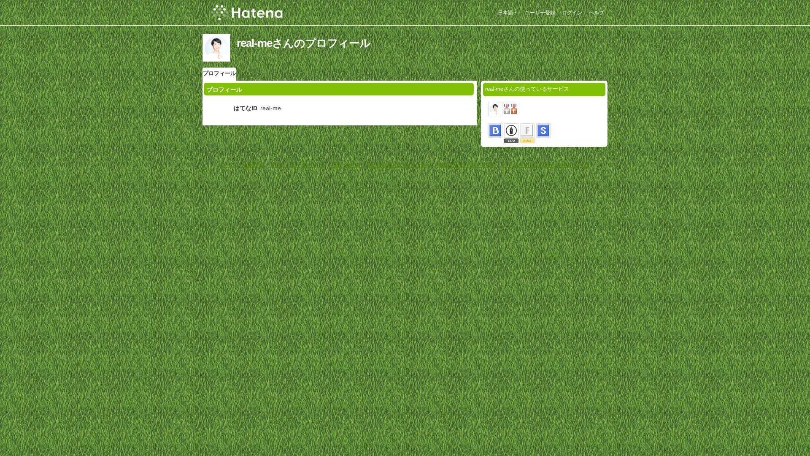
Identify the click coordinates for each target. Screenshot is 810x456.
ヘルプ (596, 13)
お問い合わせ (345, 165)
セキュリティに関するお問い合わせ (545, 165)
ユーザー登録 (540, 13)
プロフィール (219, 73)
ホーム (229, 165)
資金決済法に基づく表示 (466, 165)
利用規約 (253, 165)
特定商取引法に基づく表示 (398, 165)
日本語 (505, 13)
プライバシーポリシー (296, 165)
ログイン (572, 13)
